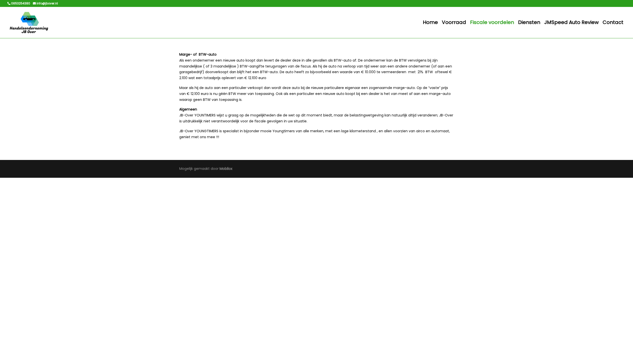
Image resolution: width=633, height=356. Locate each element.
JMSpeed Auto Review (571, 22)
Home (430, 22)
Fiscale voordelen (492, 22)
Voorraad (454, 22)
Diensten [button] (529, 22)
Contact (613, 22)
